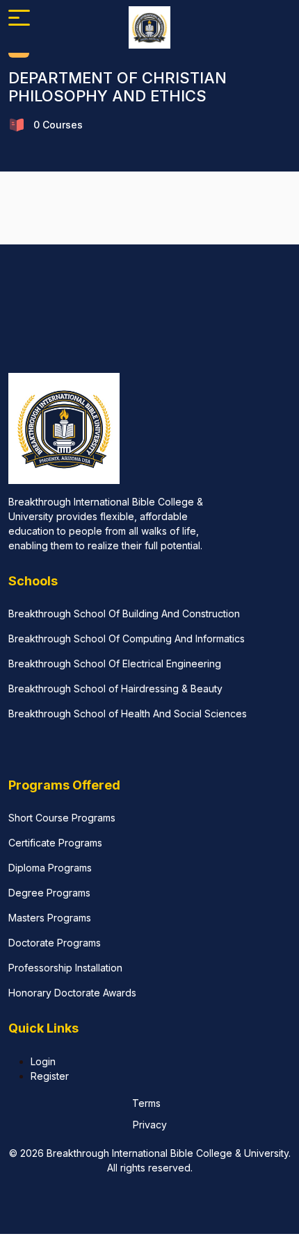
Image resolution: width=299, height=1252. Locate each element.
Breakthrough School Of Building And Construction (124, 613)
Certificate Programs (55, 843)
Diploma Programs (50, 868)
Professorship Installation (65, 968)
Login (43, 1061)
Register (50, 1076)
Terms (146, 1103)
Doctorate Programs (54, 943)
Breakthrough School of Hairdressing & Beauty (115, 688)
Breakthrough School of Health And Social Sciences (127, 713)
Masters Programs (49, 918)
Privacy (150, 1124)
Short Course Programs (61, 818)
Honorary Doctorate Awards (72, 993)
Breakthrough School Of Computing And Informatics (126, 638)
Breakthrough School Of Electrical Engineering (114, 663)
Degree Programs (49, 893)
